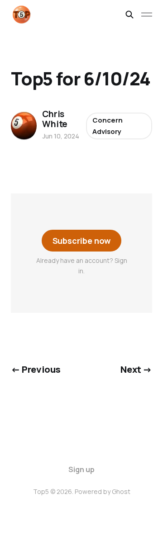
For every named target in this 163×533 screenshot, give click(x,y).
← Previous (36, 369)
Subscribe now (82, 240)
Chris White (54, 119)
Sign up (81, 469)
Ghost (121, 491)
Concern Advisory (107, 126)
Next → (136, 369)
